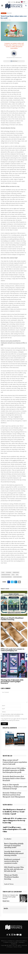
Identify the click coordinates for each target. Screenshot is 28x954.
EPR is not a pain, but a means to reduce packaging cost (12, 649)
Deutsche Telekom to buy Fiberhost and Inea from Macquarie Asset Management (14, 795)
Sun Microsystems (6, 574)
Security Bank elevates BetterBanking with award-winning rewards (14, 853)
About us (4, 940)
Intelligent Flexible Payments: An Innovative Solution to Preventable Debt (10, 896)
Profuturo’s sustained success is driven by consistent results (12, 861)
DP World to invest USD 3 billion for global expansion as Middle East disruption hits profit (14, 770)
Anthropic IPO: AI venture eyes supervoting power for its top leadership (15, 820)
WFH (17, 574)
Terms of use (18, 947)
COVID (3, 572)
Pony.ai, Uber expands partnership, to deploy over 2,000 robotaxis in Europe (15, 786)
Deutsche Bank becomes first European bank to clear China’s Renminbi (14, 778)
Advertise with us (21, 940)
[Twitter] (9, 934)
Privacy (10, 947)
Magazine (9, 13)
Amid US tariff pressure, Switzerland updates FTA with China (14, 829)
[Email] (20, 934)
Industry (4, 13)
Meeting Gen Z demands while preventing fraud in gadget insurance (12, 681)
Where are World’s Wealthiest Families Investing (12, 618)
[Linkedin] (15, 934)
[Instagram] (12, 934)
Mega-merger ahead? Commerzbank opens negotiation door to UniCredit (15, 762)
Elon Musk (8, 572)
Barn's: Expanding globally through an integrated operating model (13, 845)
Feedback (14, 944)
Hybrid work (16, 572)
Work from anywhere (7, 576)
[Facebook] (7, 934)
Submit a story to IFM (10, 942)
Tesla (13, 574)
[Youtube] (17, 934)
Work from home (17, 576)
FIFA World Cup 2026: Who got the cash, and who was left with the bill (14, 869)
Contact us (11, 940)
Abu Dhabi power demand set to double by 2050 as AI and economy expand (14, 811)
